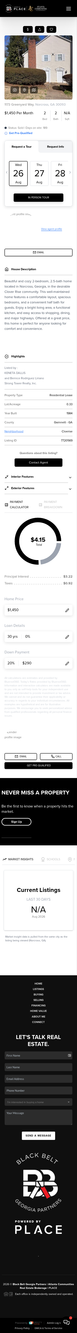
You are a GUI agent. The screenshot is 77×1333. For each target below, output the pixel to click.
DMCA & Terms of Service (48, 1328)
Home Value (38, 1011)
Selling (38, 1000)
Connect (38, 1022)
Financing (38, 1005)
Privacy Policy (22, 1328)
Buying (38, 994)
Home (38, 983)
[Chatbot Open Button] (67, 1322)
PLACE (53, 1288)
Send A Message (38, 1135)
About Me (38, 1016)
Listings (38, 989)
